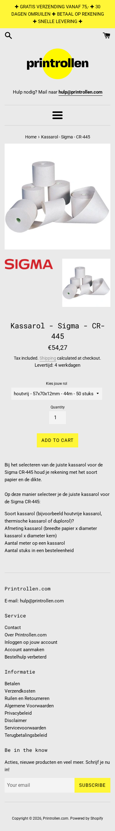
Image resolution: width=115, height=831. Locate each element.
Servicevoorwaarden (25, 728)
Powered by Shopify (86, 818)
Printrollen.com (55, 818)
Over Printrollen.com (26, 635)
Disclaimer (16, 720)
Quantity (58, 407)
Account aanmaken (24, 649)
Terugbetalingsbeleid (26, 735)
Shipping (48, 358)
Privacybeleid (18, 713)
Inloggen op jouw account (31, 642)
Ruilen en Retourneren (27, 698)
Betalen (12, 683)
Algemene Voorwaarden (29, 706)
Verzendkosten (20, 691)
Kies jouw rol (56, 383)
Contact (13, 627)
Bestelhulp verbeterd (25, 657)
